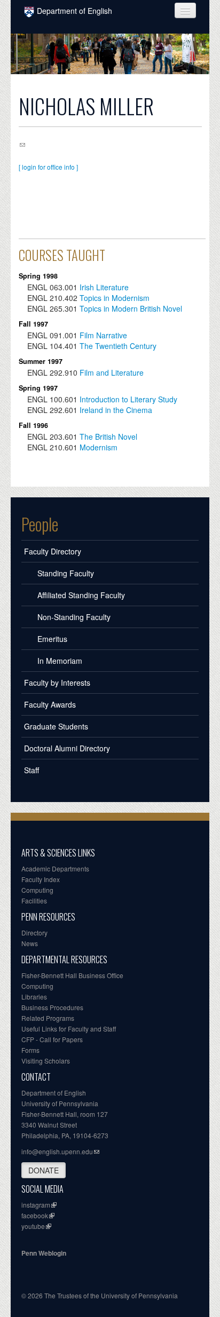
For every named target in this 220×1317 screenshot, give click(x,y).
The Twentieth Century (118, 345)
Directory (34, 932)
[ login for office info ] (48, 166)
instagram (35, 1204)
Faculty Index (40, 879)
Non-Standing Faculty (74, 617)
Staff (31, 770)
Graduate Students (56, 726)
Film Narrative (103, 335)
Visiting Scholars (45, 1060)
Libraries (34, 996)
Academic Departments (55, 868)
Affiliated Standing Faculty (81, 595)
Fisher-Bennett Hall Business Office (72, 975)
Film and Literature (112, 372)
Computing (37, 889)
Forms (30, 1049)
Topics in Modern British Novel (131, 308)
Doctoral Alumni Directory (67, 748)
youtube (33, 1226)
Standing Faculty (65, 573)
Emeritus (52, 638)
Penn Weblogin (43, 1253)
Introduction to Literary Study (128, 399)
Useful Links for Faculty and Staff (68, 1028)
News (29, 943)
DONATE (43, 1170)
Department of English (74, 10)
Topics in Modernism (115, 297)
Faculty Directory (52, 551)
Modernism (98, 447)
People (39, 524)
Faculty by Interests (57, 682)
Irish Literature (104, 287)
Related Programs (47, 1017)
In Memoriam (59, 660)
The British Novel (108, 436)
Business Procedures (52, 1007)
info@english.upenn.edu (57, 1151)
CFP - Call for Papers (52, 1039)
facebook (34, 1215)
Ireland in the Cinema (116, 409)
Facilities (34, 900)
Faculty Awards (50, 704)
